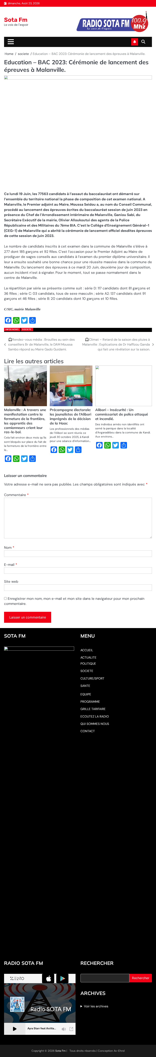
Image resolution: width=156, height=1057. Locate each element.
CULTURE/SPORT (92, 678)
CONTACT (87, 731)
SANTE (85, 686)
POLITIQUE (88, 664)
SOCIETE (86, 671)
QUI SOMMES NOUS (94, 724)
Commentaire (16, 495)
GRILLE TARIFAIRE (93, 709)
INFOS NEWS (11, 329)
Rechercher (140, 978)
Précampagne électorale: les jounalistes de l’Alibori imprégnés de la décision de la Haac (70, 416)
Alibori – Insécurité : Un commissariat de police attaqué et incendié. (121, 414)
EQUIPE (85, 694)
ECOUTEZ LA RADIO (94, 716)
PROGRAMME (90, 702)
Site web (11, 581)
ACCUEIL (86, 650)
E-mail (10, 564)
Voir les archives (96, 1006)
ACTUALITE (88, 658)
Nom (9, 547)
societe (26, 329)
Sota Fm (15, 19)
